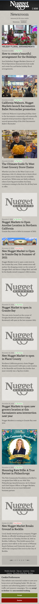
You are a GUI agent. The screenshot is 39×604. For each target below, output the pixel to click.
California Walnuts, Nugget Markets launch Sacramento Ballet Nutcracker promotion (18, 106)
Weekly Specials (9, 571)
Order (32, 571)
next (28, 560)
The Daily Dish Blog (20, 573)
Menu (36, 8)
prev (11, 560)
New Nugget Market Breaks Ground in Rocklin (18, 527)
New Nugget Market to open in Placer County (18, 357)
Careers (9, 573)
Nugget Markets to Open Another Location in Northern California (19, 225)
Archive (23, 22)
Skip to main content (9, 1)
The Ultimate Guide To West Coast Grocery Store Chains (18, 165)
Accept (19, 595)
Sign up (19, 571)
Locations (26, 571)
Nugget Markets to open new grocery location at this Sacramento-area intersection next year (19, 411)
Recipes (30, 573)
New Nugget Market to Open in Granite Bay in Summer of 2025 (18, 254)
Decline (19, 600)
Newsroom (16, 22)
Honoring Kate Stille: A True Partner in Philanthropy (18, 472)
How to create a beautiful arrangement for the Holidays (19, 55)
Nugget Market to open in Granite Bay (17, 309)
